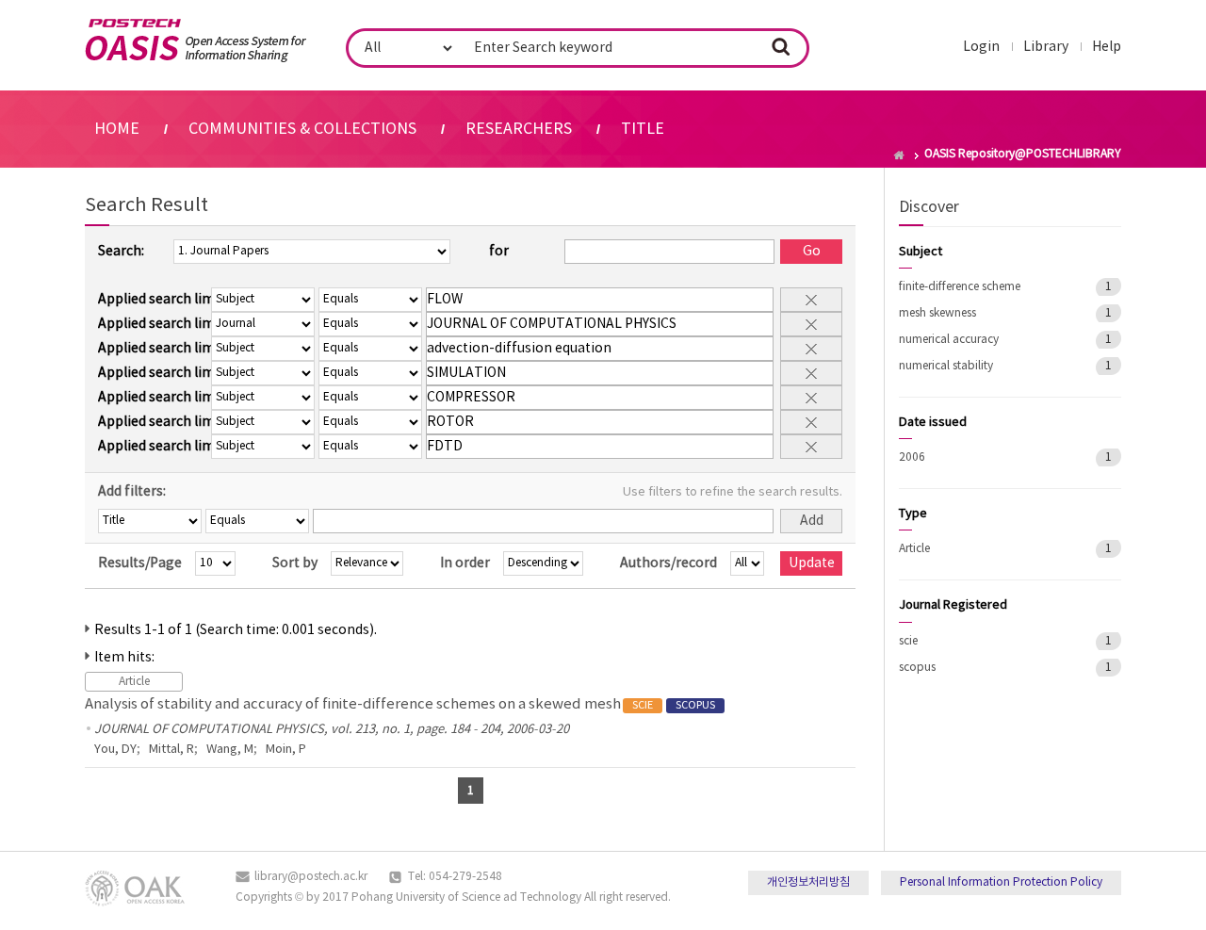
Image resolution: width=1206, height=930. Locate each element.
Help (1106, 47)
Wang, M (229, 749)
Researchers (518, 129)
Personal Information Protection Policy (1001, 882)
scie (908, 641)
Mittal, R (171, 749)
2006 (912, 457)
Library (1045, 47)
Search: (121, 251)
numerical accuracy (949, 340)
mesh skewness (937, 313)
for (499, 251)
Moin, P (286, 749)
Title (642, 129)
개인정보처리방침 (808, 882)
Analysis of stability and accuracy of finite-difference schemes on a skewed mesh (400, 704)
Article (914, 549)
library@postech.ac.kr (310, 877)
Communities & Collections (302, 129)
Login (981, 47)
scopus (917, 667)
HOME (116, 129)
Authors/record (668, 563)
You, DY (115, 749)
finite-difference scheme (959, 287)
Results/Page (140, 563)
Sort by (295, 563)
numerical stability (946, 366)
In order (465, 563)
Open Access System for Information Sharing (195, 40)
